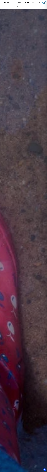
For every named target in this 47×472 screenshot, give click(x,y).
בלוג (33, 2)
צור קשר (22, 6)
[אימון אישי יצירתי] (44, 2)
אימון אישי (20, 2)
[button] (18, 7)
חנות (28, 6)
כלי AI (13, 2)
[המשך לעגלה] (20, 7)
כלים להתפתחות (6, 2)
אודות (39, 2)
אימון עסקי (27, 2)
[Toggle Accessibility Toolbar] (44, 469)
